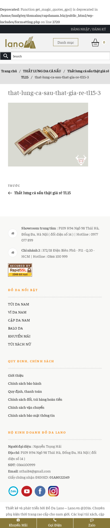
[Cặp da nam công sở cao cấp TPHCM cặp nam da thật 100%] (20, 41)
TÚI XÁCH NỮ (19, 344)
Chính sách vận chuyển (26, 407)
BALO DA (15, 327)
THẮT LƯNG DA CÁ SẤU (42, 70)
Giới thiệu (15, 375)
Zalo (91, 524)
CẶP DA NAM (19, 319)
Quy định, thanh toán (25, 391)
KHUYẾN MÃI (19, 336)
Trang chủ (9, 70)
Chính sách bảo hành (24, 383)
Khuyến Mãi (18, 524)
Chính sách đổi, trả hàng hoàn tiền (35, 399)
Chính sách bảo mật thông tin (31, 415)
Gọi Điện (55, 524)
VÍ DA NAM (17, 311)
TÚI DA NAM (18, 303)
